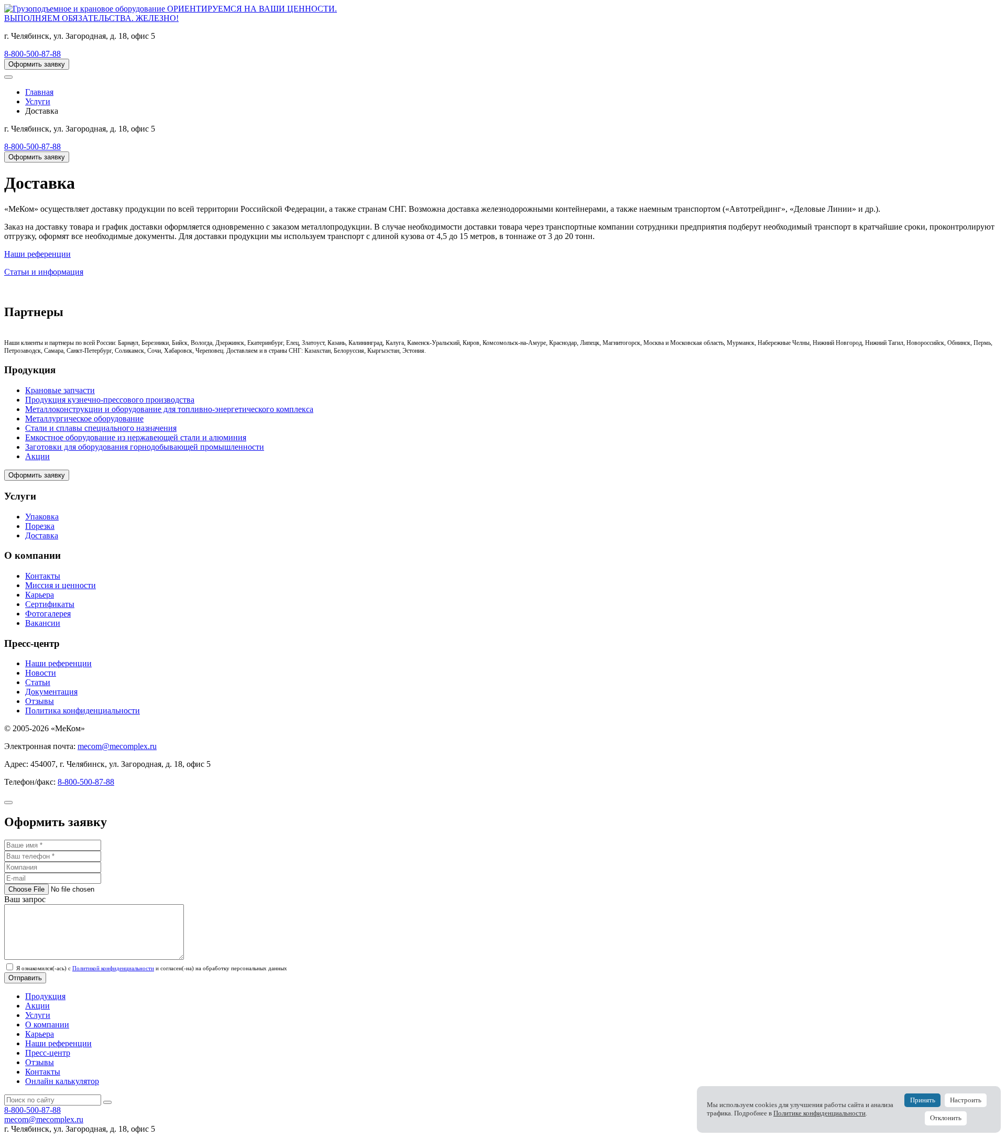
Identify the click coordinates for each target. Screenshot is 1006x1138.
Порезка (39, 526)
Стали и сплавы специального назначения (101, 428)
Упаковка (42, 516)
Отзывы (39, 701)
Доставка (41, 535)
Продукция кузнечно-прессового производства (109, 399)
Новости (40, 672)
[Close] (8, 802)
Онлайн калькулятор (62, 1081)
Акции (37, 456)
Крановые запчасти (60, 390)
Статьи (37, 682)
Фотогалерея (48, 613)
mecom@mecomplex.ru (117, 746)
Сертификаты (49, 604)
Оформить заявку (36, 64)
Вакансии (42, 623)
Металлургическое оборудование (84, 418)
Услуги (37, 1015)
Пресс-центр (47, 1052)
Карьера (39, 594)
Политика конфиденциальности (82, 710)
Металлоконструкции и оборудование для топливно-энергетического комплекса (169, 409)
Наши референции (58, 663)
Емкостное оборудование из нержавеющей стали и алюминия (135, 437)
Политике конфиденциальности (819, 1113)
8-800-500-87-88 (32, 53)
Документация (51, 691)
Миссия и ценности (60, 585)
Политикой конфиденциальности (113, 968)
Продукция (45, 996)
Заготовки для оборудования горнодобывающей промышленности (144, 446)
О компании (47, 1024)
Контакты (42, 575)
